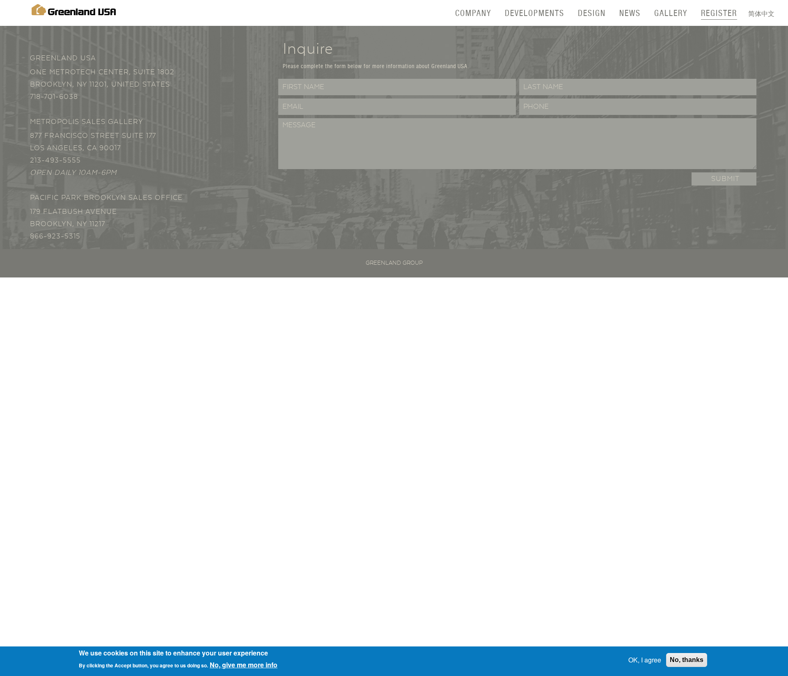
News (630, 13)
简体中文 (761, 13)
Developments (534, 13)
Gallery (670, 13)
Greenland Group (394, 263)
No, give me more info (243, 664)
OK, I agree (644, 660)
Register (719, 13)
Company (473, 13)
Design (592, 13)
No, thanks (686, 659)
